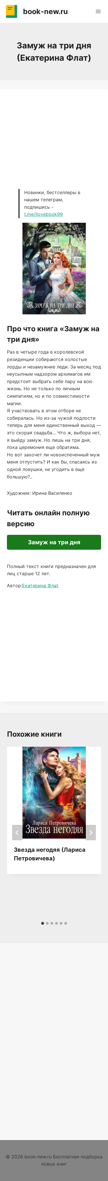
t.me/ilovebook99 (43, 214)
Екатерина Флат (40, 585)
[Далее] (91, 832)
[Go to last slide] (17, 832)
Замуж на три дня (54, 542)
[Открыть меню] (98, 11)
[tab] (42, 923)
